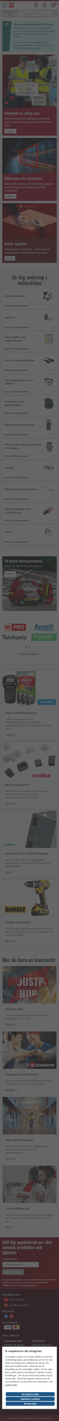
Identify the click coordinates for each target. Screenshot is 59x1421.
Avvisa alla (30, 1403)
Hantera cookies (30, 1399)
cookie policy (11, 1384)
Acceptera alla (30, 1394)
